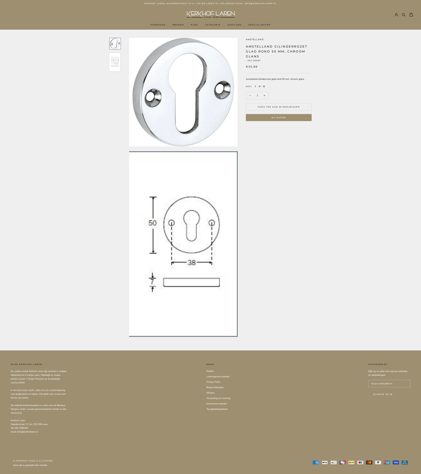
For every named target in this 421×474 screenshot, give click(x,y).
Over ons (235, 25)
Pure (194, 25)
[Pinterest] (264, 86)
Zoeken (210, 371)
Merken (178, 25)
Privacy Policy (213, 382)
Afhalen (210, 392)
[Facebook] (255, 86)
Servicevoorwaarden (216, 403)
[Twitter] (260, 86)
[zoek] (404, 14)
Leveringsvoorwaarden (218, 376)
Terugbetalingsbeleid (217, 409)
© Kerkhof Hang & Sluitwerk (33, 461)
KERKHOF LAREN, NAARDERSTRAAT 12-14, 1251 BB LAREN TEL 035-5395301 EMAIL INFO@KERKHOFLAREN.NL (210, 3)
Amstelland (255, 39)
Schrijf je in (383, 394)
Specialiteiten (259, 25)
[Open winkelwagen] (411, 14)
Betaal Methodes (215, 387)
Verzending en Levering (218, 398)
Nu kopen (279, 117)
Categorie (213, 25)
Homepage (158, 25)
